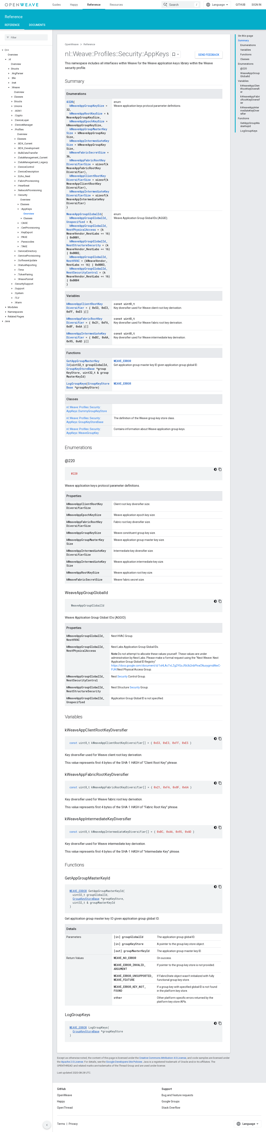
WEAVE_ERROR (122, 361)
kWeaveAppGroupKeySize (87, 106)
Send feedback (208, 54)
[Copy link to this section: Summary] (88, 81)
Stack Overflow (171, 1107)
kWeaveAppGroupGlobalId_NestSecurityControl (86, 270)
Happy (74, 4)
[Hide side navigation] (47, 1125)
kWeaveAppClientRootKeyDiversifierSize (86, 178)
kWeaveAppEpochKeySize (87, 121)
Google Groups (171, 1101)
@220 (69, 102)
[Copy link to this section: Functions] (88, 865)
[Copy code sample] (220, 469)
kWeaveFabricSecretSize (88, 152)
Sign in (256, 4)
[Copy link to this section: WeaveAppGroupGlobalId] (112, 593)
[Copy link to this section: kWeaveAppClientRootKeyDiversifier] (132, 730)
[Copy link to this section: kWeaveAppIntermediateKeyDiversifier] (135, 819)
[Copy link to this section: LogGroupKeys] (94, 1015)
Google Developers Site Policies (124, 1061)
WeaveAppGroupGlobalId (83, 214)
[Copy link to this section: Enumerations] (96, 448)
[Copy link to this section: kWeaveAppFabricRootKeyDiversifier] (133, 775)
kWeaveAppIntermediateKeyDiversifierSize (87, 193)
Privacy (73, 1123)
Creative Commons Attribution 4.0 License (162, 1057)
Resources (116, 4)
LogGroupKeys (76, 383)
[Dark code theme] (215, 469)
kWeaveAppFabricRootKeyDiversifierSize (85, 162)
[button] (26, 50)
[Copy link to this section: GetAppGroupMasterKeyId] (114, 878)
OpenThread (65, 1107)
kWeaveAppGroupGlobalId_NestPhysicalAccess (86, 227)
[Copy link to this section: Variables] (86, 717)
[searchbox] (26, 37)
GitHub (240, 4)
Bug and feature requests (177, 1095)
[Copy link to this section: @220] (79, 461)
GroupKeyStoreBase (80, 369)
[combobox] (180, 4)
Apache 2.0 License (72, 1061)
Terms (61, 1123)
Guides (56, 4)
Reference (93, 4)
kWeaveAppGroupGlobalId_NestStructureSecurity (86, 243)
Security (122, 676)
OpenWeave (71, 44)
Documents (37, 24)
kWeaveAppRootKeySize (86, 113)
